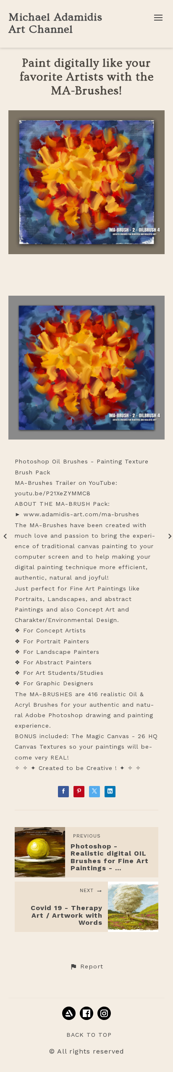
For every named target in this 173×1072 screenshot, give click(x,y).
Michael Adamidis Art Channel (55, 23)
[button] (86, 967)
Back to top (89, 1034)
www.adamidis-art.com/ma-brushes (81, 514)
